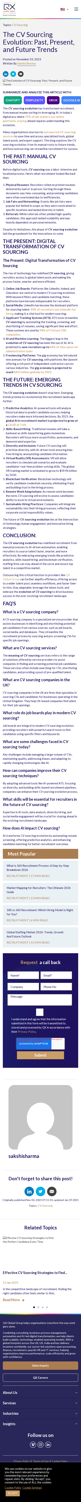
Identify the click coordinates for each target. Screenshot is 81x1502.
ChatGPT (13, 100)
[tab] (40, 1393)
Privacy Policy (27, 1031)
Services (9, 1403)
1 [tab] (34, 1307)
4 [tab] (47, 1307)
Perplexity (34, 100)
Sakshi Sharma (26, 63)
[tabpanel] (40, 1266)
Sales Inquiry (40, 1365)
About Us (10, 1392)
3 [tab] (42, 1307)
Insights (9, 1424)
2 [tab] (38, 1307)
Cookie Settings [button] (32, 1487)
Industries (11, 1413)
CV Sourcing (20, 25)
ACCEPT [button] (13, 1493)
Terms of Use (41, 1461)
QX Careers (40, 1377)
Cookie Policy (60, 1461)
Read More (11, 1300)
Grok (53, 100)
